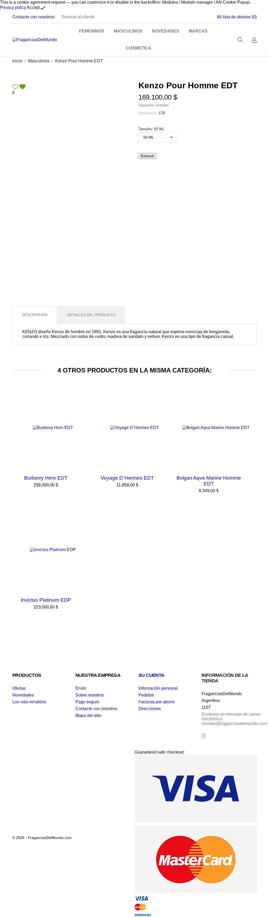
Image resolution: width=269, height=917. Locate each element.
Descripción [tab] (34, 315)
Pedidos (146, 695)
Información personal (158, 688)
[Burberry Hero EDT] (88, 401)
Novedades (23, 695)
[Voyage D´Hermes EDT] (170, 401)
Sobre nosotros (89, 695)
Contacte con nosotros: (33, 17)
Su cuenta (151, 675)
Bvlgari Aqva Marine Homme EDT (209, 480)
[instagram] (203, 736)
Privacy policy (13, 7)
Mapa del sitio (88, 715)
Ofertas (19, 688)
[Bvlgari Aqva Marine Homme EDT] (251, 401)
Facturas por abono (156, 702)
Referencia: (148, 113)
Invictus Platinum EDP (46, 600)
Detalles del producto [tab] (91, 315)
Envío (80, 688)
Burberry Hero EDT (46, 478)
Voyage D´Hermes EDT (127, 478)
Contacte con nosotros (96, 708)
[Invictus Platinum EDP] (88, 523)
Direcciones (149, 708)
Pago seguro (87, 702)
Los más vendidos (29, 702)
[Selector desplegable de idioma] (254, 40)
